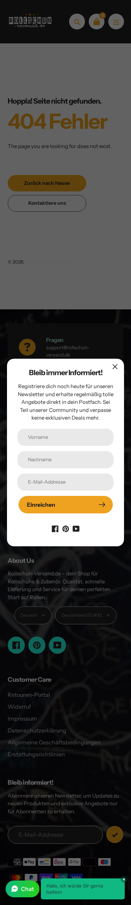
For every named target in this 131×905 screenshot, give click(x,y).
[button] (65, 888)
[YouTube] (76, 528)
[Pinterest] (65, 528)
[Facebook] (55, 528)
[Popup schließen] (115, 366)
